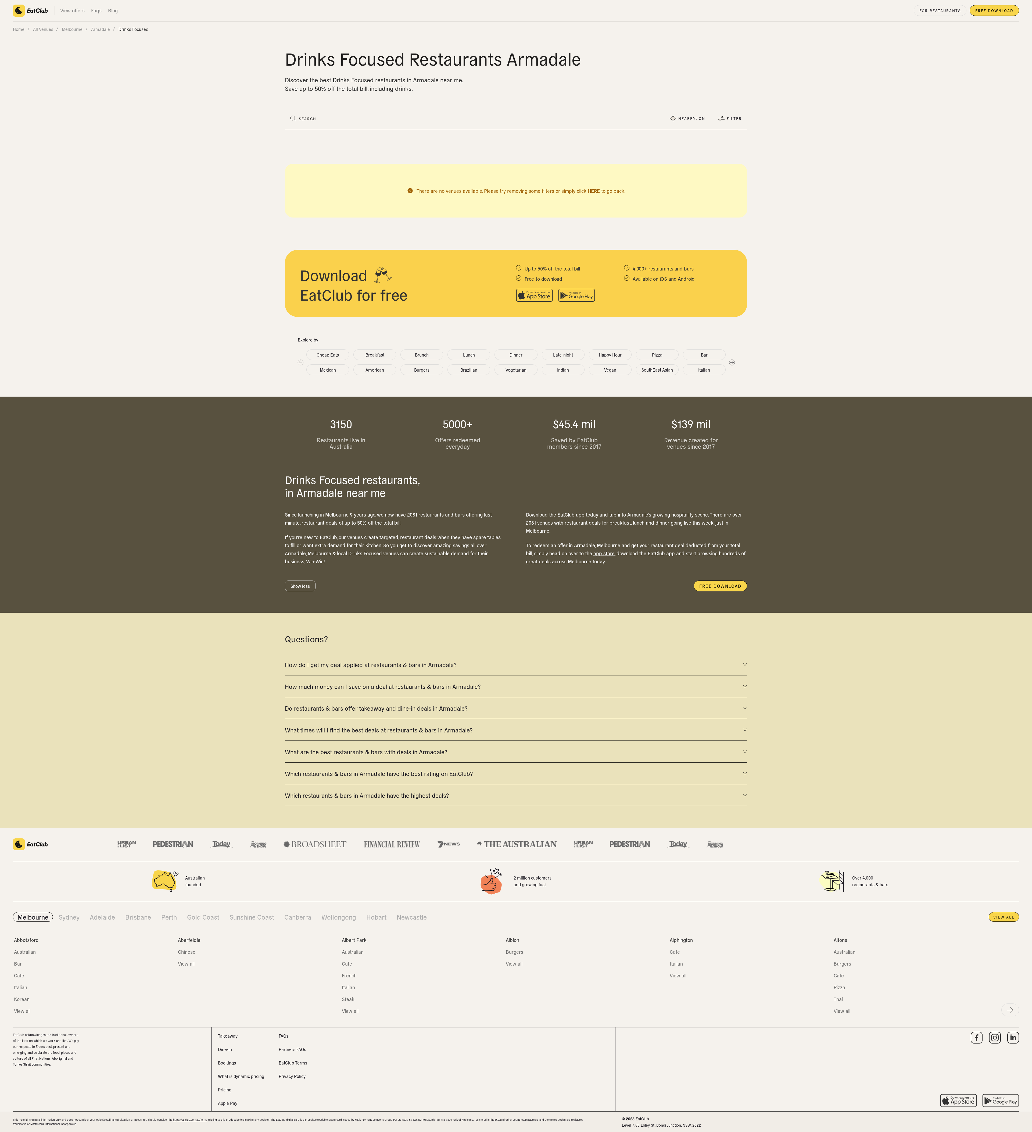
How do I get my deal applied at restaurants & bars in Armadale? (370, 664)
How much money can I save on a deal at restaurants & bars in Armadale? (383, 686)
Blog (113, 10)
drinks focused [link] (133, 29)
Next (731, 362)
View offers (72, 10)
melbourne (72, 29)
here (594, 191)
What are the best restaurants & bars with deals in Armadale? (366, 751)
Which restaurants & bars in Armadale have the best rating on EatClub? (379, 773)
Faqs (96, 10)
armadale (100, 29)
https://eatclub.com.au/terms (190, 1119)
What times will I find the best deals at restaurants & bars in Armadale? (378, 730)
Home (18, 29)
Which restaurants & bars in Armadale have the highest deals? (367, 795)
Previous (300, 362)
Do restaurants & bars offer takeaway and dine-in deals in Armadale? (376, 708)
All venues (43, 29)
